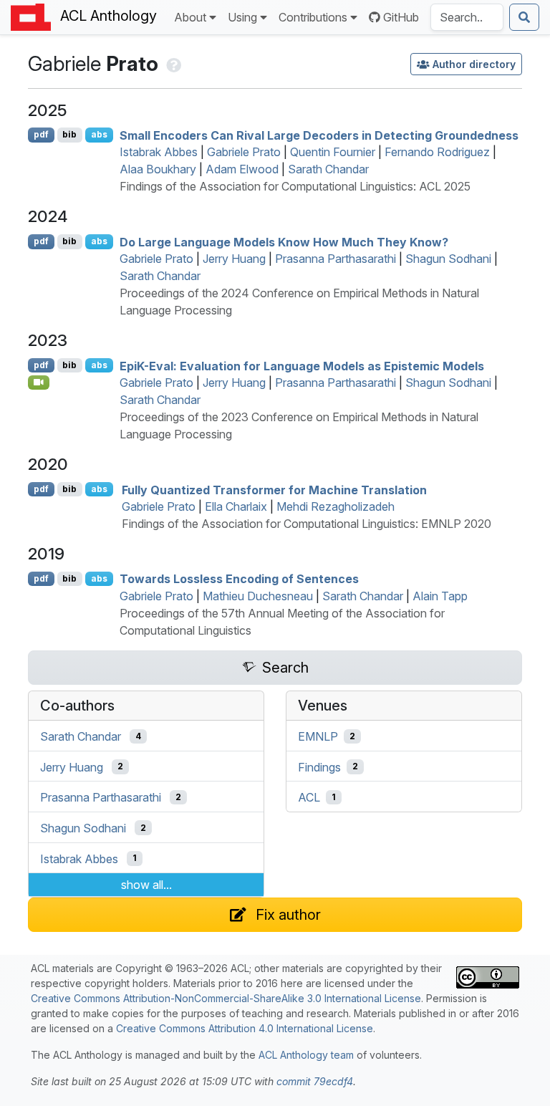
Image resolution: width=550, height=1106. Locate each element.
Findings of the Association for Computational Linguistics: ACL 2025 (295, 186)
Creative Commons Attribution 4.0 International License (244, 1028)
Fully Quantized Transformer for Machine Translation (274, 489)
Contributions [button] (313, 17)
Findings (319, 766)
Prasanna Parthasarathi (335, 258)
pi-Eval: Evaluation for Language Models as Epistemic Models (302, 365)
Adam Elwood (242, 169)
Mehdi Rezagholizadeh (335, 506)
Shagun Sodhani (448, 258)
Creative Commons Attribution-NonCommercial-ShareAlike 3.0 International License (226, 998)
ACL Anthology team (306, 1055)
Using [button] (242, 17)
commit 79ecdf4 (314, 1081)
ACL (309, 797)
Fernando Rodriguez (437, 152)
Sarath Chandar (328, 169)
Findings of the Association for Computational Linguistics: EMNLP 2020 (306, 523)
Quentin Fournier (332, 152)
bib (69, 134)
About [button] (190, 17)
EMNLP (318, 736)
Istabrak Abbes (159, 152)
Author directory (474, 64)
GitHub (401, 17)
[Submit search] (524, 17)
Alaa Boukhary (158, 169)
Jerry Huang (234, 258)
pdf (41, 134)
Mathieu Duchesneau (258, 596)
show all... (146, 884)
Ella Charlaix (236, 506)
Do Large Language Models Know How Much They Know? (284, 241)
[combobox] (466, 17)
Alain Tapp (440, 596)
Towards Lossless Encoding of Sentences (239, 579)
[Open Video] (38, 382)
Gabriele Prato (244, 152)
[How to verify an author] (172, 64)
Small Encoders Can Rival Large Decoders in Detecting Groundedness (319, 135)
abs (99, 134)
